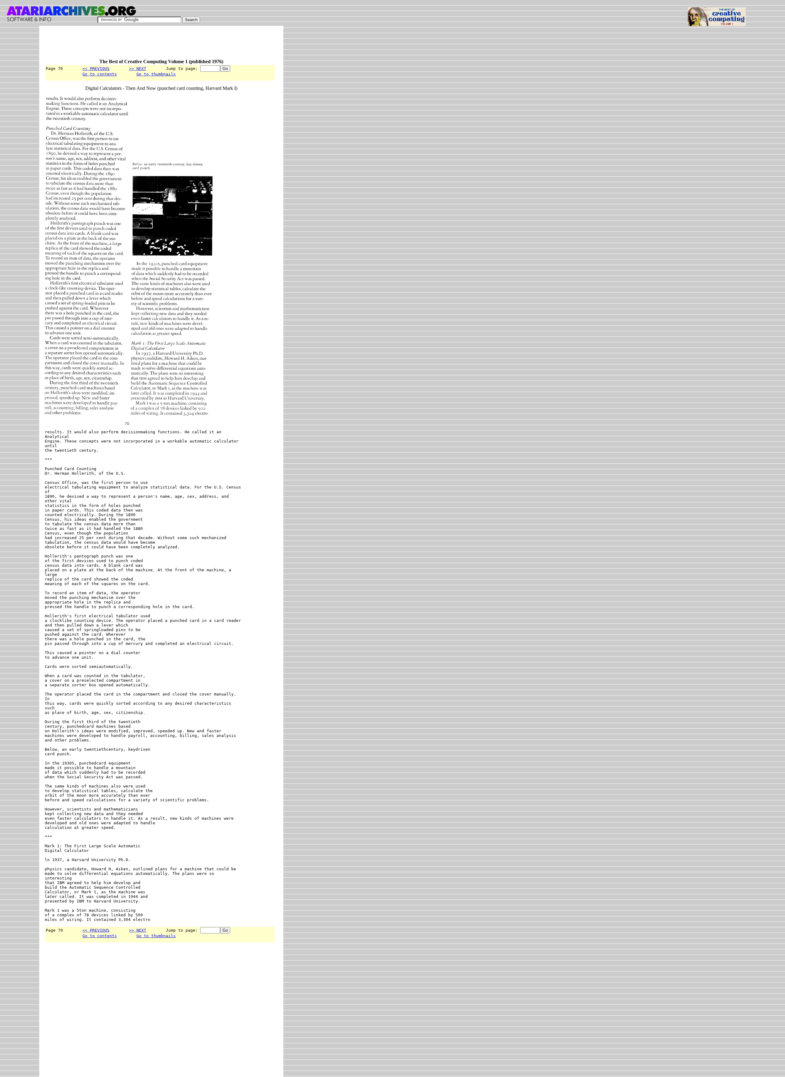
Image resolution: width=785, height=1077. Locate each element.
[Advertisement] (156, 45)
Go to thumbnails (156, 74)
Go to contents (99, 74)
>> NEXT (137, 68)
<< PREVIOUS (95, 68)
